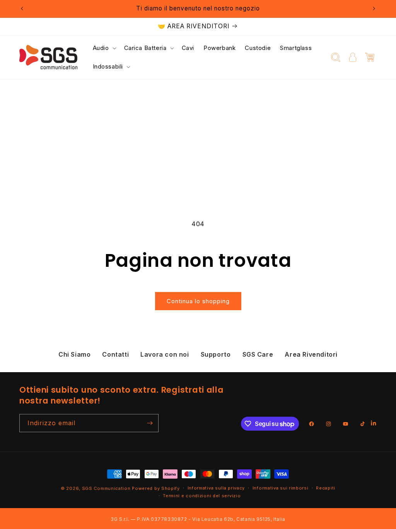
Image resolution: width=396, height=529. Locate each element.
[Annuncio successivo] (373, 8)
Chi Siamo (74, 354)
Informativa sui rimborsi (281, 488)
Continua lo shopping (198, 301)
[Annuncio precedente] (22, 8)
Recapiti (325, 488)
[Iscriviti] (149, 423)
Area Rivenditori (311, 354)
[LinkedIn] (374, 424)
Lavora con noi (164, 354)
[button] (103, 48)
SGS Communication (106, 488)
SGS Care (257, 354)
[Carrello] (369, 57)
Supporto (216, 354)
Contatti (115, 354)
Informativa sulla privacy (216, 488)
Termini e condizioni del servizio (202, 495)
